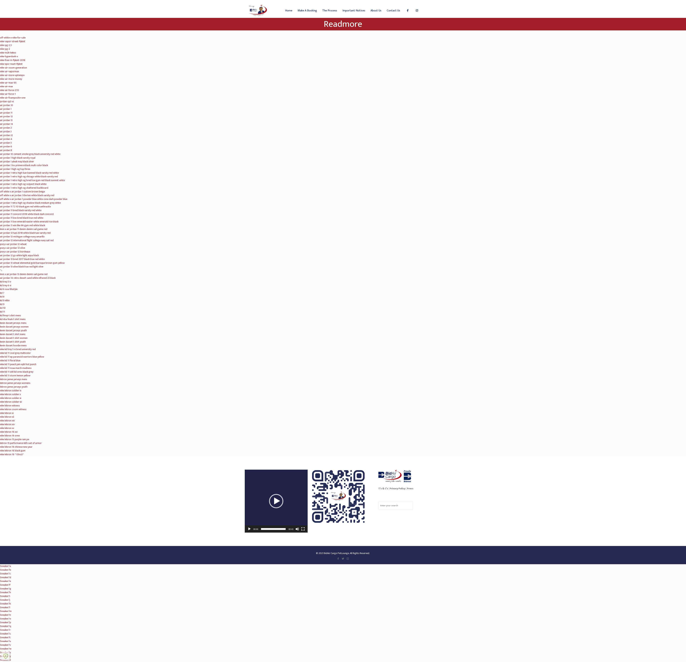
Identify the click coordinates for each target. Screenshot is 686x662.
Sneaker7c (5, 574)
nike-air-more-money (11, 79)
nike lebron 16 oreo (10, 436)
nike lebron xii (7, 417)
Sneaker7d (5, 577)
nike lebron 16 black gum (12, 451)
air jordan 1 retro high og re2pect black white (23, 184)
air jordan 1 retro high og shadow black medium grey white (30, 203)
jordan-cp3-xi (7, 101)
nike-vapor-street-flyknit (12, 41)
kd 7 (2, 293)
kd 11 (2, 312)
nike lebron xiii (7, 421)
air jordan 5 (6, 143)
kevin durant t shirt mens (12, 334)
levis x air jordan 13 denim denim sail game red (24, 274)
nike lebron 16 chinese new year (16, 447)
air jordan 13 (6, 120)
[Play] (249, 529)
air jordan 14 (6, 124)
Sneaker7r (5, 630)
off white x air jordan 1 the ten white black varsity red (27, 195)
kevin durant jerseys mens (13, 323)
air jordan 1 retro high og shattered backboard (24, 188)
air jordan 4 (6, 139)
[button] (276, 501)
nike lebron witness (10, 405)
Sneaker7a (5, 566)
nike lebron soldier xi (10, 398)
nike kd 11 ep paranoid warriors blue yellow (22, 357)
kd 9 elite (4, 300)
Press (410, 488)
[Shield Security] (6, 656)
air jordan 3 (6, 131)
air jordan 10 (6, 105)
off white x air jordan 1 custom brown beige (22, 192)
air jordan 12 (6, 116)
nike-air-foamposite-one (12, 98)
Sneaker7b (5, 570)
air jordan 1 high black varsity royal (17, 158)
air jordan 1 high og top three (15, 169)
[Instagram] (348, 559)
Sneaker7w (5, 649)
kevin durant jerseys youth (13, 330)
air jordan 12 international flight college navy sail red (27, 240)
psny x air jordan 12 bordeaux (15, 252)
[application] (276, 501)
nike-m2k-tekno (8, 53)
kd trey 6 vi (5, 285)
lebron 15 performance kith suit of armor (21, 443)
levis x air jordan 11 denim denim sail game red (23, 229)
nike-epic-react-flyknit (11, 64)
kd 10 (3, 308)
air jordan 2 (6, 128)
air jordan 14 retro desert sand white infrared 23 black (28, 278)
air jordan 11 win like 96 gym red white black (22, 225)
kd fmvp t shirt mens (10, 315)
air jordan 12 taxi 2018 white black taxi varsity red (25, 233)
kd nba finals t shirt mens (13, 319)
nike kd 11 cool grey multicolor (15, 353)
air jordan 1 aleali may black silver (17, 161)
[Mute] (297, 529)
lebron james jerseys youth (14, 387)
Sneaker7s (5, 634)
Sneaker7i (5, 596)
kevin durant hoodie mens (13, 345)
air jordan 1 (5, 109)
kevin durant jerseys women (14, 327)
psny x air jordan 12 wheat (13, 244)
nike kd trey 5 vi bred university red (18, 349)
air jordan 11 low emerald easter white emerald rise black (29, 222)
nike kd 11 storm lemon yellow (15, 375)
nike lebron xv (7, 428)
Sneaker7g (5, 589)
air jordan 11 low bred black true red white (21, 218)
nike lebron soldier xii (11, 402)
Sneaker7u (5, 641)
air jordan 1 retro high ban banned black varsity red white (29, 173)
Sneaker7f (5, 585)
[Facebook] (338, 559)
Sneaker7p (5, 622)
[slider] (273, 529)
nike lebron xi (7, 413)
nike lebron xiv (7, 424)
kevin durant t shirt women (14, 338)
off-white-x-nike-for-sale (13, 38)
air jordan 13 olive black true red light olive (21, 267)
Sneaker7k (5, 604)
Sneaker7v (5, 645)
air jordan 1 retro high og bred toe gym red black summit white (32, 180)
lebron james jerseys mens (13, 379)
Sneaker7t (5, 637)
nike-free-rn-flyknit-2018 (12, 60)
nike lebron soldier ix (10, 390)
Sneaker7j (5, 600)
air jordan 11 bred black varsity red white (20, 210)
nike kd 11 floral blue (10, 360)
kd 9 (2, 304)
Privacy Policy (397, 488)
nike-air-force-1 (8, 94)
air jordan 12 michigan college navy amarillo (22, 237)
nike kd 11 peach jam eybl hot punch (18, 364)
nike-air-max (6, 86)
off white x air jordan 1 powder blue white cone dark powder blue (33, 199)
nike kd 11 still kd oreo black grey (16, 372)
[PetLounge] (258, 9)
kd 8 (2, 297)
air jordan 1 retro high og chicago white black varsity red (29, 176)
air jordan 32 (6, 135)
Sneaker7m (6, 611)
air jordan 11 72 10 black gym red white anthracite (25, 207)
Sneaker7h (5, 592)
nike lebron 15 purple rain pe (14, 439)
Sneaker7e (5, 581)
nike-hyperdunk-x (9, 56)
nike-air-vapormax (9, 71)
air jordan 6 (6, 146)
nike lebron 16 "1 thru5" (12, 454)
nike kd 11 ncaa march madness (16, 368)
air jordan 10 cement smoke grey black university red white (30, 154)
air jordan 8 (6, 150)
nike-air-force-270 (9, 90)
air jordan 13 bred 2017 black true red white (22, 259)
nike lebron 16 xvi (9, 432)
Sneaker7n (5, 615)
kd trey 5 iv (5, 282)
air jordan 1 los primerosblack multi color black (24, 165)
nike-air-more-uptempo (12, 75)
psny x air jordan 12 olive (12, 248)
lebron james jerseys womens (15, 383)
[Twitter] (343, 559)
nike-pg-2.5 (6, 45)
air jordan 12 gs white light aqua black (19, 255)
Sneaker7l (5, 607)
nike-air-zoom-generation (13, 68)
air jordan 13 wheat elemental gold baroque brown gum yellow (32, 263)
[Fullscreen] (303, 529)
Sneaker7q (5, 626)
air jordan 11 (6, 113)
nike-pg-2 (5, 49)
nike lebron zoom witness (13, 409)
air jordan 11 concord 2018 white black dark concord (27, 214)
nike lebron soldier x (10, 394)
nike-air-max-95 (8, 83)
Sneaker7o (5, 619)
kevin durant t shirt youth (13, 342)
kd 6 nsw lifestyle (9, 289)
